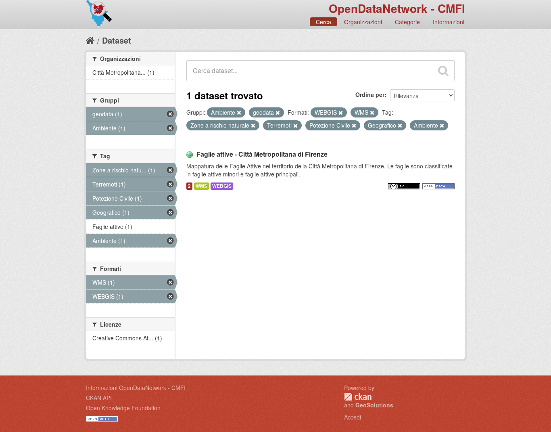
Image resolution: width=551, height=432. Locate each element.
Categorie (407, 22)
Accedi (352, 417)
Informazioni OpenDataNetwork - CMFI (136, 388)
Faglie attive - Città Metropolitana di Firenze (262, 154)
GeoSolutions (374, 405)
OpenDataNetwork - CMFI (397, 8)
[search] (443, 71)
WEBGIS (222, 185)
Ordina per (369, 94)
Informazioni (448, 22)
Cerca (323, 22)
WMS (201, 185)
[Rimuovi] (239, 112)
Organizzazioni (363, 22)
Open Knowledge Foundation (123, 408)
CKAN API (99, 398)
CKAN (358, 396)
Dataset (116, 40)
